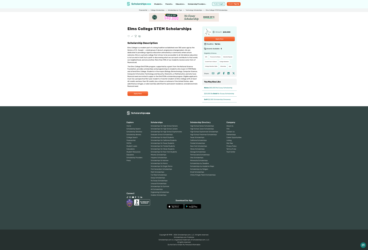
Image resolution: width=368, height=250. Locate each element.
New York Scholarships (198, 146)
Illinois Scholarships (197, 149)
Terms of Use (231, 149)
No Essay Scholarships (159, 181)
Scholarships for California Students (164, 140)
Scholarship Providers (196, 4)
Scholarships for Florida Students (163, 146)
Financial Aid (143, 10)
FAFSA (129, 143)
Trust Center (230, 152)
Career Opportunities (234, 137)
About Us (229, 126)
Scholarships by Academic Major (202, 166)
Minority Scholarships (158, 155)
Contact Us (230, 132)
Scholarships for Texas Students (162, 143)
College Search (132, 137)
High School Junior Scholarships (202, 129)
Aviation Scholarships (158, 195)
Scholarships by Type (175, 10)
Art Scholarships (157, 189)
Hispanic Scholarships (159, 158)
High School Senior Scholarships (202, 126)
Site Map (229, 143)
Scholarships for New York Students (164, 152)
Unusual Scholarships (158, 183)
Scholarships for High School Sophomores (166, 132)
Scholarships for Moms (159, 163)
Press (129, 160)
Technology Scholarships (194, 10)
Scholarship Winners (134, 135)
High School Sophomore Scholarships (204, 132)
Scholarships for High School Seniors (164, 126)
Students (158, 4)
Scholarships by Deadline (199, 163)
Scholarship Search (134, 129)
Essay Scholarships (158, 178)
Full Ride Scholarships (159, 175)
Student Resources (133, 152)
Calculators (131, 149)
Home (129, 126)
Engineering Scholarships (160, 192)
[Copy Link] (218, 73)
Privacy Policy (231, 146)
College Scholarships (157, 10)
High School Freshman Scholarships (203, 135)
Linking (229, 140)
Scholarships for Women (159, 160)
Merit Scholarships (157, 172)
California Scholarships (198, 140)
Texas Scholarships (197, 137)
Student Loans (132, 146)
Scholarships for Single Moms (161, 166)
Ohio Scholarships (196, 158)
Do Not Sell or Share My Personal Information (184, 245)
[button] (128, 36)
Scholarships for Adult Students (162, 137)
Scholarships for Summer (160, 186)
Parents (169, 4)
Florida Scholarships (197, 143)
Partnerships (231, 135)
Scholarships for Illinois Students (163, 149)
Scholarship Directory (134, 132)
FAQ (227, 129)
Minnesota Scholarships (199, 160)
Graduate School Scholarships (162, 135)
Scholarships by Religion (199, 169)
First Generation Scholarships (161, 169)
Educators (180, 4)
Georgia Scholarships (198, 152)
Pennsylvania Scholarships (200, 155)
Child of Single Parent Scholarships (203, 175)
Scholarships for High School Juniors (164, 129)
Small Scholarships (197, 172)
